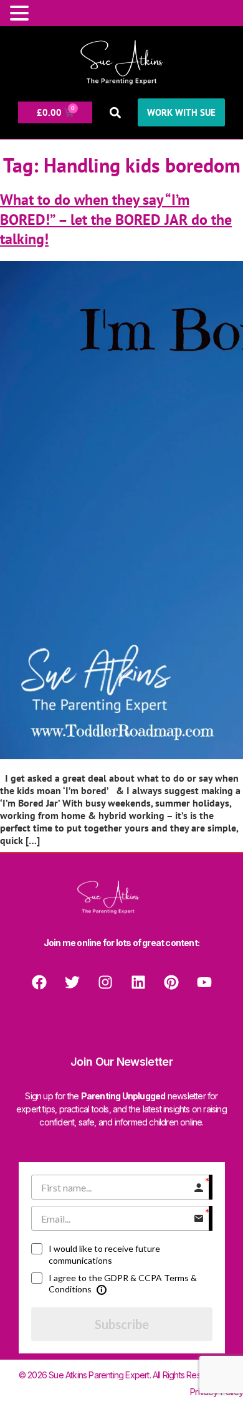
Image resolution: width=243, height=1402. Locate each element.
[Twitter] (72, 982)
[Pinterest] (171, 982)
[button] (115, 112)
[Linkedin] (138, 982)
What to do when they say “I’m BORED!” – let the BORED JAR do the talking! (116, 219)
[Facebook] (39, 982)
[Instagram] (105, 982)
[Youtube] (204, 982)
